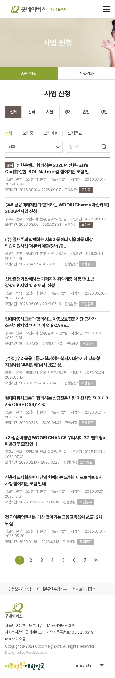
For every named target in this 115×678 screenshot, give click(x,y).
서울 (49, 111)
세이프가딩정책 (83, 589)
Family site (83, 665)
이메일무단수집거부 (52, 589)
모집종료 (75, 133)
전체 (13, 111)
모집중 (27, 133)
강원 (104, 111)
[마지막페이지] (95, 560)
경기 (67, 111)
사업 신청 (28, 73)
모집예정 (50, 133)
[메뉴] (106, 9)
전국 (31, 111)
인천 (86, 111)
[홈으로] (37, 9)
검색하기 (104, 147)
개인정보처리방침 (18, 589)
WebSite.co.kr (37, 652)
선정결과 (86, 73)
